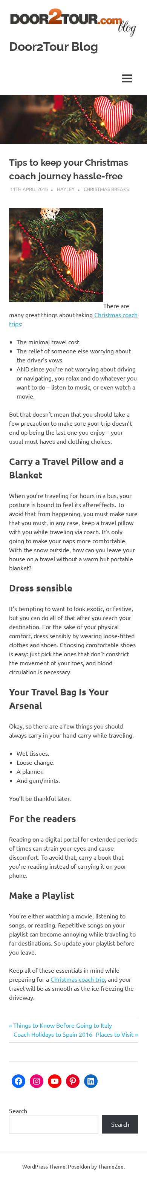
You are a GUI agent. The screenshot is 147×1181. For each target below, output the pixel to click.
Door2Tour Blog (53, 46)
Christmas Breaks (106, 189)
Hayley (66, 189)
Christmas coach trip (78, 979)
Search (18, 1110)
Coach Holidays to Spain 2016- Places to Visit (73, 1034)
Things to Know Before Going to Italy (62, 1025)
